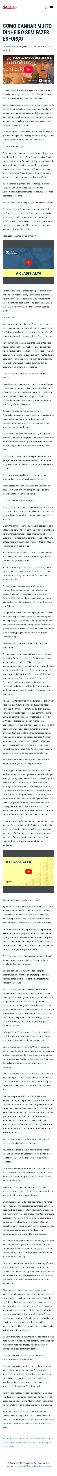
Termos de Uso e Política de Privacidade (33, 1466)
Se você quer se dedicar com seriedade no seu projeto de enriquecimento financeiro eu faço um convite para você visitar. (28, 1442)
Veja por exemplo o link (24, 1217)
